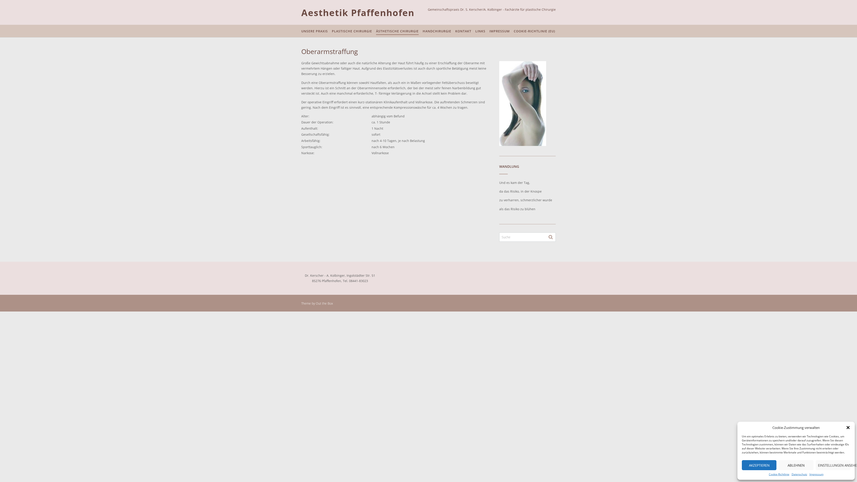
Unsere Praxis (314, 31)
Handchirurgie (437, 31)
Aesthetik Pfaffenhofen (357, 13)
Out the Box (324, 303)
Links (480, 31)
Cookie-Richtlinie (779, 474)
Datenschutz (799, 474)
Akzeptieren (759, 465)
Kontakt (463, 31)
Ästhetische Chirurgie (397, 31)
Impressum (816, 474)
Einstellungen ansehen (834, 465)
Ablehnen (796, 465)
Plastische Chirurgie (352, 31)
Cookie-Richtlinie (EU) (534, 31)
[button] (848, 427)
